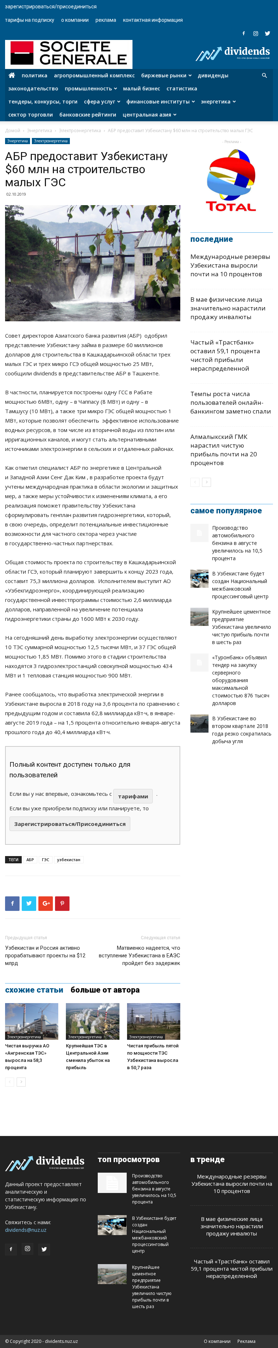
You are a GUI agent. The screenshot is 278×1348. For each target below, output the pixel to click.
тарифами (133, 796)
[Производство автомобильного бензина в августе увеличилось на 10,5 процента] (199, 533)
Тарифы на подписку (29, 20)
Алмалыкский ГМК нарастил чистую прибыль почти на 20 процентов (223, 449)
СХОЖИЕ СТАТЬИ (34, 990)
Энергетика (216, 101)
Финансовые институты (158, 101)
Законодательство (33, 88)
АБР (30, 859)
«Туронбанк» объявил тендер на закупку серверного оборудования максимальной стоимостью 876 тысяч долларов (240, 680)
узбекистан (68, 859)
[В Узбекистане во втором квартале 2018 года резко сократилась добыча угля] (199, 723)
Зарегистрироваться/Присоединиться (51, 6)
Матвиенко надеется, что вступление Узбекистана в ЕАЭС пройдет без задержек (139, 955)
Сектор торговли (30, 114)
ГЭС (45, 859)
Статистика (182, 88)
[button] (264, 75)
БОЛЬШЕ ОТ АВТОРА (105, 990)
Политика (34, 75)
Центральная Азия (147, 114)
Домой (12, 130)
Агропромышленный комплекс (94, 75)
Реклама (106, 20)
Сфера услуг (99, 101)
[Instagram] (255, 33)
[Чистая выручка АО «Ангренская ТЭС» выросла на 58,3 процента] (31, 1021)
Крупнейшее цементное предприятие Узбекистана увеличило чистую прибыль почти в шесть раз (241, 627)
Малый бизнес (141, 88)
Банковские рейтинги (87, 114)
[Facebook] (243, 33)
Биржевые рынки (163, 75)
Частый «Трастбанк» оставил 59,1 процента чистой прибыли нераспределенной (225, 355)
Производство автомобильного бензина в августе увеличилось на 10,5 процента (237, 543)
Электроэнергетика (80, 130)
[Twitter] (267, 33)
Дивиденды (213, 75)
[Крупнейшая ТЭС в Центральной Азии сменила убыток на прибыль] (92, 1021)
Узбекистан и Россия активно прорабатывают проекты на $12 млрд (45, 955)
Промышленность (88, 88)
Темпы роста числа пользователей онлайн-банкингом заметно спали (230, 402)
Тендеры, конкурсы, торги (42, 101)
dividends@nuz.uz (25, 1229)
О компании (75, 20)
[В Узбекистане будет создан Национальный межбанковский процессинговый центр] (199, 579)
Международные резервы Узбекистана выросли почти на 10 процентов (230, 265)
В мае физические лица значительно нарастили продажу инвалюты (228, 308)
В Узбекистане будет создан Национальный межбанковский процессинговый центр (154, 1234)
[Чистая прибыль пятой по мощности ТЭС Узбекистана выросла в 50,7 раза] (153, 1021)
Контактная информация (153, 20)
